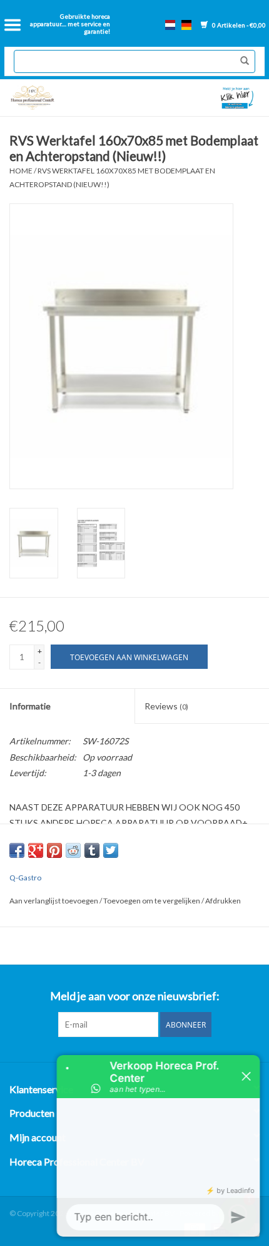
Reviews (166, 706)
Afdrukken (223, 900)
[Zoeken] (241, 61)
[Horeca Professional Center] (70, 97)
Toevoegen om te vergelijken (152, 900)
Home (21, 170)
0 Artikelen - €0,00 (238, 25)
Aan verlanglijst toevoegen (54, 900)
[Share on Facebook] (16, 850)
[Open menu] (12, 25)
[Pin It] (54, 850)
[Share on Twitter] (110, 850)
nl (170, 25)
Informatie (30, 706)
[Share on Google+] (35, 850)
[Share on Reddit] (73, 850)
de (186, 25)
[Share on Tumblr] (91, 850)
